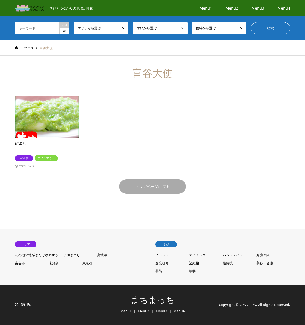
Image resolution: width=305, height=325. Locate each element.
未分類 (54, 263)
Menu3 (257, 8)
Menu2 (231, 8)
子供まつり (71, 255)
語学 (192, 271)
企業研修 (162, 263)
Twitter (16, 304)
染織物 (194, 263)
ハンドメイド (233, 255)
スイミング (197, 255)
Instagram (23, 304)
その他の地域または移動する (36, 255)
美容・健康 (264, 263)
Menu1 (205, 8)
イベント (162, 255)
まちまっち (153, 300)
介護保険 (263, 255)
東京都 (87, 263)
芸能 (158, 271)
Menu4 (283, 8)
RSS (29, 304)
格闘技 (228, 263)
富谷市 (20, 263)
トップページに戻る (152, 186)
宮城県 (102, 255)
